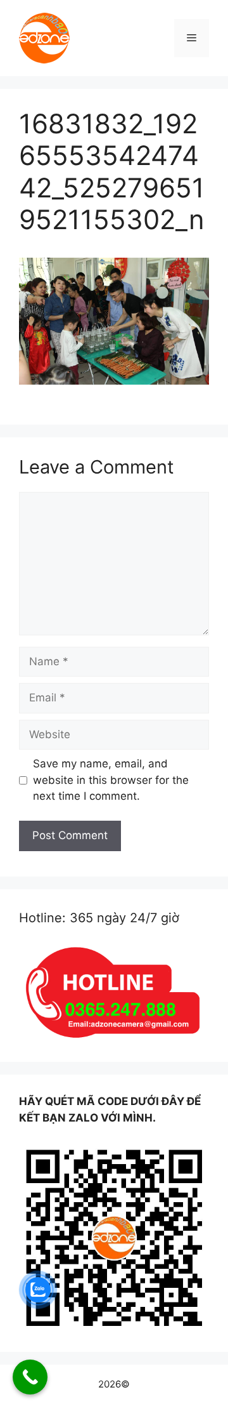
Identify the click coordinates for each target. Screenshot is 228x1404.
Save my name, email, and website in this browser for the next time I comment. (111, 779)
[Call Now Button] (30, 1377)
